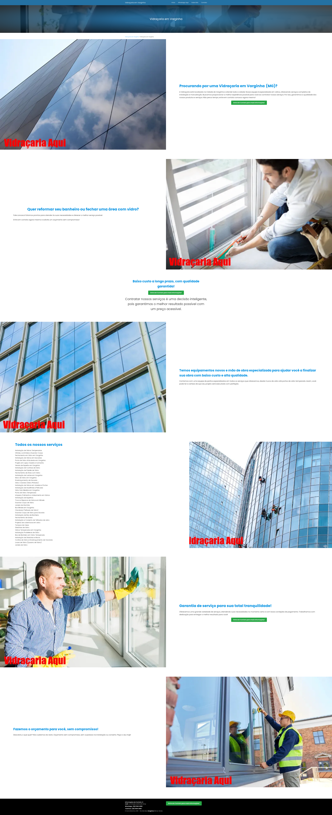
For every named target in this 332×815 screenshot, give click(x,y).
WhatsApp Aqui (183, 3)
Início (173, 3)
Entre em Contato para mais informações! (249, 103)
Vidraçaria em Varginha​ (135, 2)
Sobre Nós (194, 3)
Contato (204, 3)
